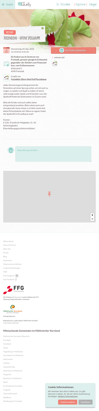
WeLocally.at (8, 241)
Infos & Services (9, 245)
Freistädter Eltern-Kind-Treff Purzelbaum (29, 79)
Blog (5, 256)
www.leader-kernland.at (11, 323)
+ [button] (92, 215)
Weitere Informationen (68, 396)
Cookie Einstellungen (11, 268)
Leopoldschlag (9, 367)
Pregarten (7, 374)
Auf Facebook (8, 279)
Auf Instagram (9, 275)
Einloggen (92, 5)
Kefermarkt (8, 359)
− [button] (92, 219)
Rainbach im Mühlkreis (12, 378)
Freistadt (6, 340)
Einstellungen (85, 402)
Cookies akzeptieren (67, 402)
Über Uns (7, 249)
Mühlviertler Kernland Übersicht (16, 336)
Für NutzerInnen (63, 5)
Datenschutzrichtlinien (12, 264)
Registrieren (80, 5)
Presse (6, 253)
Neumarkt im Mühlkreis (12, 371)
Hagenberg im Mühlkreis (13, 351)
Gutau (5, 348)
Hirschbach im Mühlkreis (13, 355)
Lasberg (6, 363)
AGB (5, 272)
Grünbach (7, 344)
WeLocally (18, 297)
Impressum (7, 260)
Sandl (5, 382)
